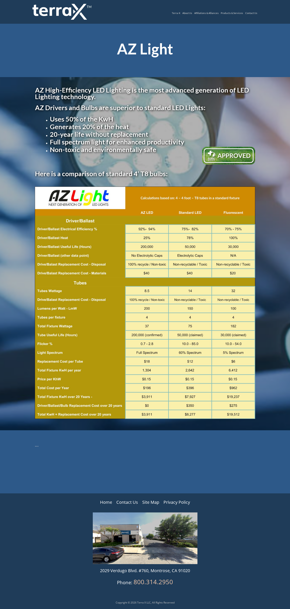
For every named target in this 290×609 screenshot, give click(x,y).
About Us (187, 13)
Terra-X (176, 13)
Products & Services (232, 13)
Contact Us (251, 13)
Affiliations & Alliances (206, 13)
